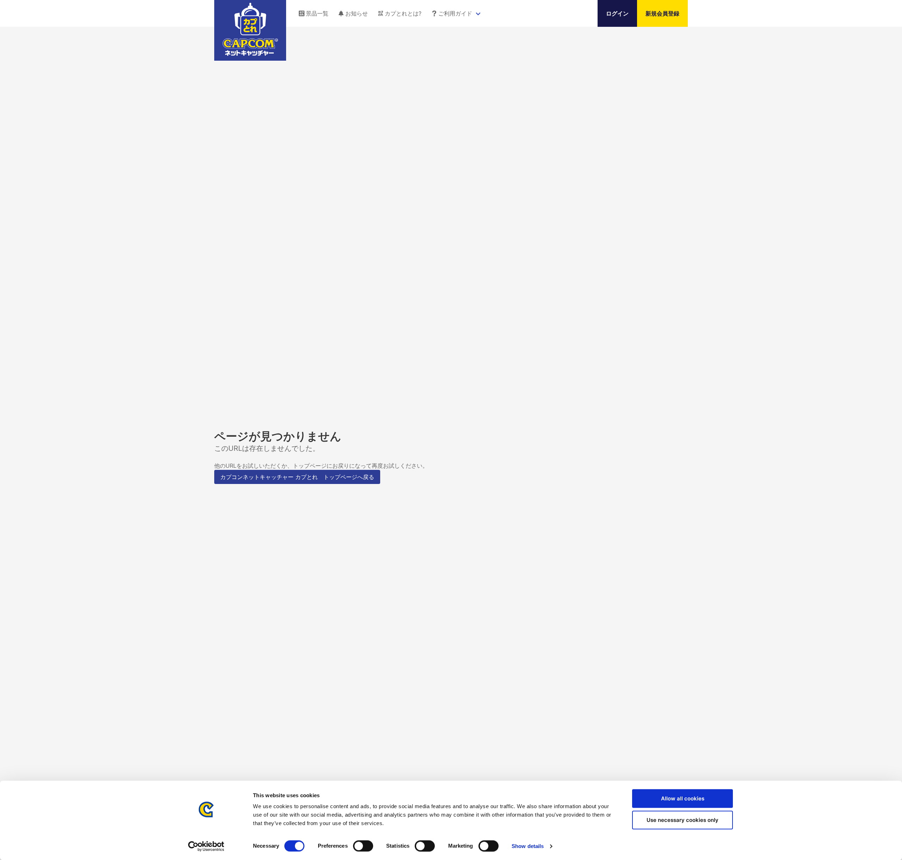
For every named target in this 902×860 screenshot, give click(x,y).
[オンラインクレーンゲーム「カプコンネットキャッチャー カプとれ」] (250, 53)
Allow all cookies (682, 798)
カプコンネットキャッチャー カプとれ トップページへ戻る (297, 476)
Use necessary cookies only (682, 820)
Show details (528, 846)
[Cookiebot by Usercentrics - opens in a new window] (206, 846)
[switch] (363, 846)
